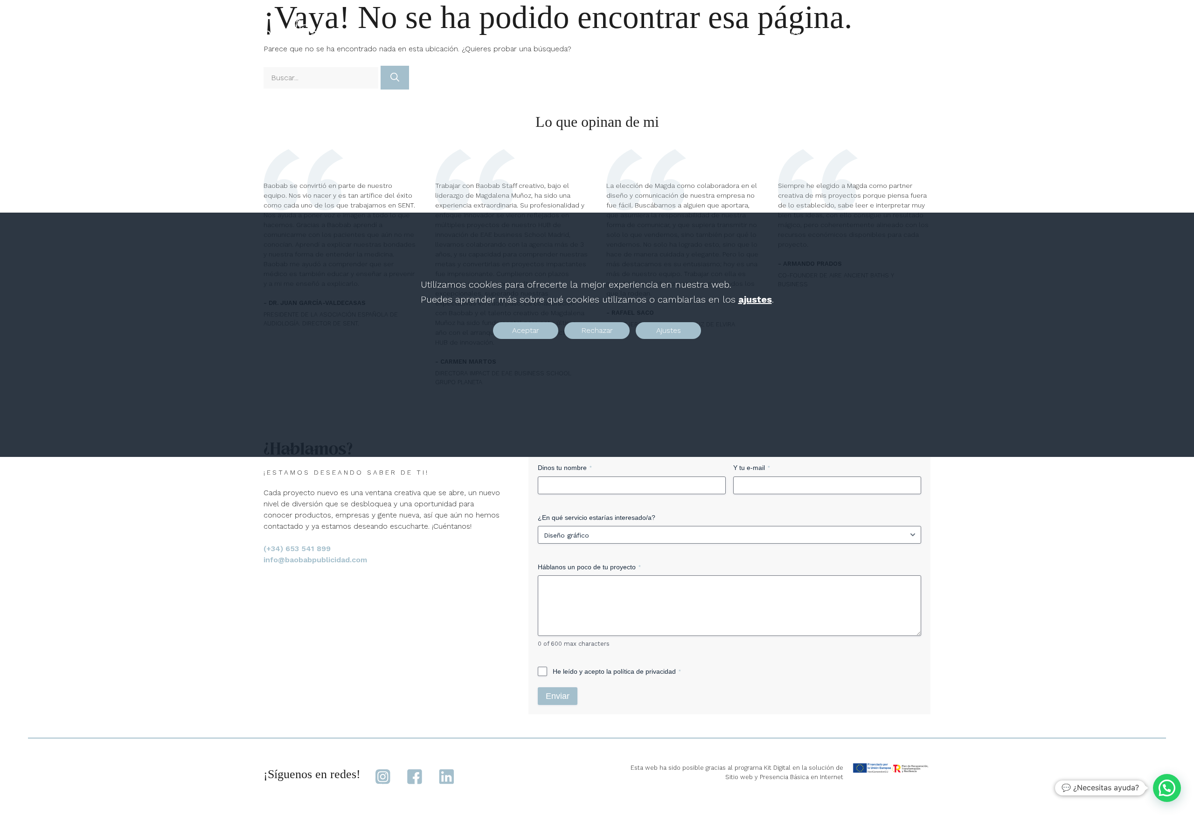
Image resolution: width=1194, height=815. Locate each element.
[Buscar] (395, 78)
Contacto (902, 32)
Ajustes (668, 330)
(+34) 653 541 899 (297, 548)
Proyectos (724, 32)
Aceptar (525, 330)
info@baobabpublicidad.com (315, 559)
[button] (1167, 788)
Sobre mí (847, 32)
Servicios (782, 32)
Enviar (557, 696)
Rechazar (597, 330)
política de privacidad (644, 671)
